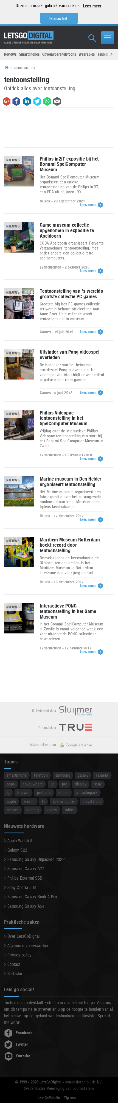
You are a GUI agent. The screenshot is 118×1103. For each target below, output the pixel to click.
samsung (62, 775)
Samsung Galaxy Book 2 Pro (32, 896)
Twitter (22, 1044)
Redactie (14, 973)
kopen (63, 792)
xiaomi (29, 801)
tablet (69, 809)
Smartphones (29, 54)
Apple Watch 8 (19, 840)
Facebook (24, 1032)
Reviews (10, 54)
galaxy (83, 775)
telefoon (41, 775)
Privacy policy (19, 955)
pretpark (44, 792)
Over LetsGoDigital (23, 936)
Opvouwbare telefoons (59, 54)
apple (11, 801)
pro (64, 784)
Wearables (87, 54)
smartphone (17, 775)
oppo (11, 784)
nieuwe (13, 809)
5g (52, 784)
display (80, 784)
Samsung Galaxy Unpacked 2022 (36, 859)
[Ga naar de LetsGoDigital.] (8, 67)
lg (8, 792)
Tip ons (70, 1097)
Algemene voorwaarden (27, 945)
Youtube (23, 1055)
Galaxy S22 (17, 850)
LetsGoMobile (49, 1097)
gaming (32, 809)
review (51, 809)
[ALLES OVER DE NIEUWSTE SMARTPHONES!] (29, 35)
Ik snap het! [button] (59, 18)
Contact (13, 964)
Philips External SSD (25, 878)
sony (98, 784)
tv (43, 801)
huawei (23, 792)
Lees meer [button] (92, 6)
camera (102, 775)
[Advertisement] (59, 129)
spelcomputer (64, 801)
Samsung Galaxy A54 (26, 906)
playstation (92, 801)
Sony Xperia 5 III (21, 887)
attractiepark (86, 792)
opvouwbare (33, 784)
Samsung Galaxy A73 (26, 868)
